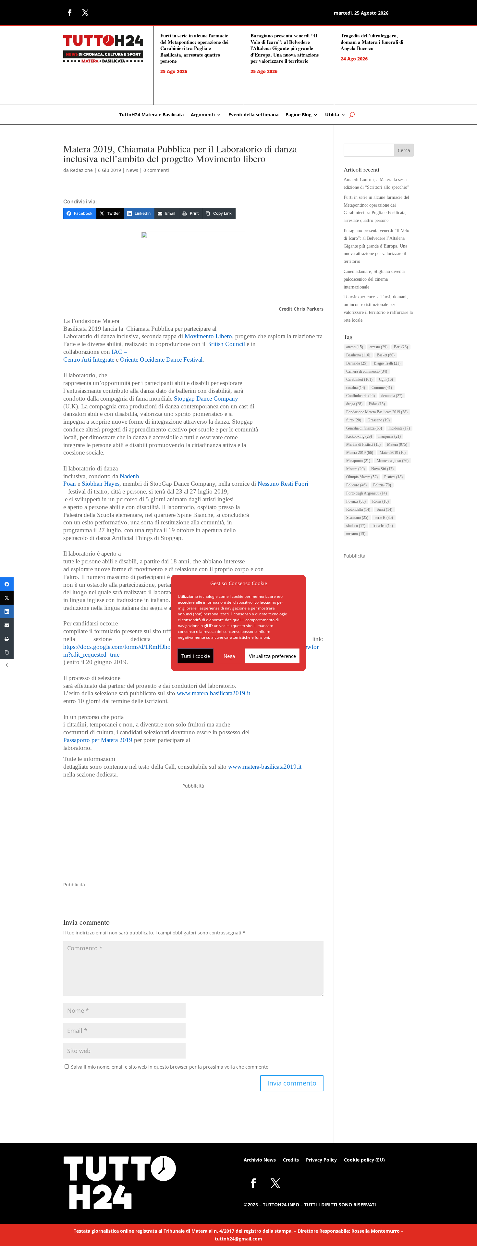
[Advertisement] (193, 835)
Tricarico (382, 525)
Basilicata (358, 355)
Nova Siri (382, 469)
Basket (386, 355)
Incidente (399, 428)
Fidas (377, 404)
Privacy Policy (321, 1160)
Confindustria (360, 395)
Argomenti (203, 115)
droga (354, 404)
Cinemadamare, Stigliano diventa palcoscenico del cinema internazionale (374, 279)
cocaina (355, 387)
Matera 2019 (359, 452)
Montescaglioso (393, 460)
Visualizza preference (272, 656)
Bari (401, 347)
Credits (291, 1160)
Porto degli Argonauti (366, 493)
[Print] (7, 639)
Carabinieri (359, 379)
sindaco (355, 525)
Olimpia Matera (362, 477)
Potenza (356, 501)
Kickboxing (359, 436)
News (132, 170)
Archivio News (260, 1160)
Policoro (356, 485)
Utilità (332, 115)
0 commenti (156, 170)
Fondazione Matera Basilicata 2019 (377, 412)
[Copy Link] (7, 652)
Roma (380, 501)
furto (353, 420)
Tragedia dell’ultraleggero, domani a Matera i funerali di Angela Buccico (372, 42)
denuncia (391, 395)
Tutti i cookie (195, 656)
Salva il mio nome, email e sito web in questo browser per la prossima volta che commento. (170, 1067)
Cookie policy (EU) (364, 1160)
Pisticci (393, 477)
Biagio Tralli (387, 363)
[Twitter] (7, 598)
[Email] (7, 625)
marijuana (389, 436)
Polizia (382, 485)
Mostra (355, 469)
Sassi (384, 509)
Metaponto (358, 460)
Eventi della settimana (253, 115)
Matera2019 (393, 452)
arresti (354, 347)
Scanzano (357, 517)
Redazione (81, 170)
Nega (229, 656)
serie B (384, 517)
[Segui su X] (85, 12)
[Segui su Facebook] (69, 12)
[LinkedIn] (7, 611)
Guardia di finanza (364, 428)
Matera (397, 444)
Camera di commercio (366, 371)
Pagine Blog (299, 115)
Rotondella (358, 509)
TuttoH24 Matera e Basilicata (151, 115)
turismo (355, 534)
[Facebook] (7, 584)
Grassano (379, 420)
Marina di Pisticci (363, 444)
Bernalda (356, 363)
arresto (378, 347)
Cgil (386, 379)
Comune (382, 387)
